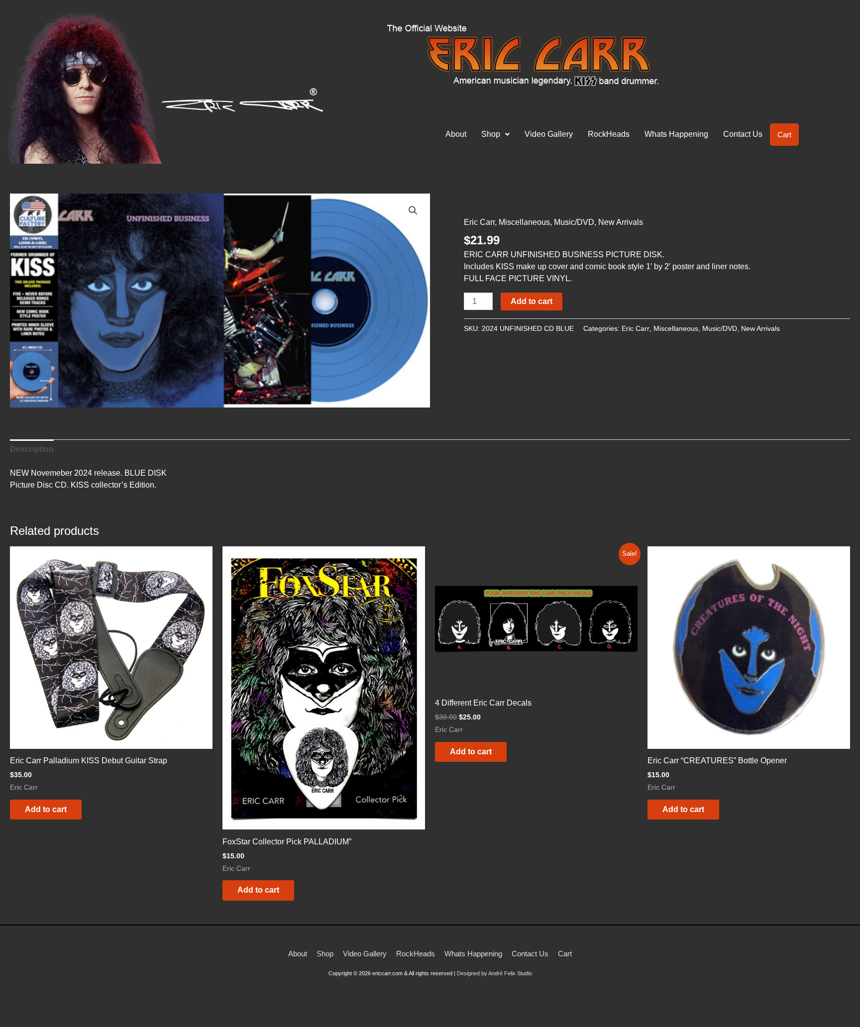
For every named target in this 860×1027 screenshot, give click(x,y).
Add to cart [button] (46, 809)
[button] (495, 134)
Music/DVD (574, 222)
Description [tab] (32, 449)
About (455, 134)
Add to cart (531, 301)
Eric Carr (479, 222)
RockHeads (609, 134)
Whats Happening (676, 134)
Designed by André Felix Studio (494, 973)
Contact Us (742, 134)
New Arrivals (620, 222)
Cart (784, 134)
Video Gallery (549, 134)
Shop (490, 134)
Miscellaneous (524, 222)
